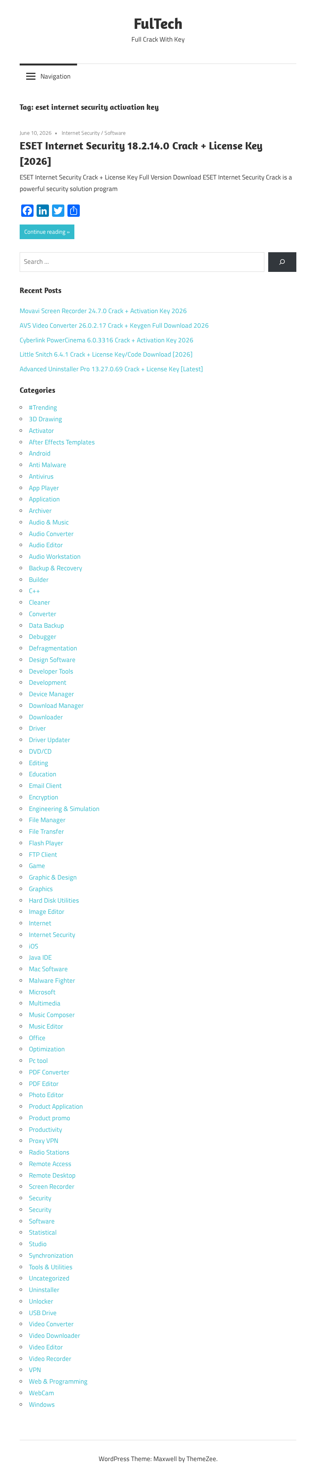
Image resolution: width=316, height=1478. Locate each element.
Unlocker (41, 1301)
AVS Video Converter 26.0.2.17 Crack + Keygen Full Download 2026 (114, 325)
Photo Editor (46, 1095)
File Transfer (46, 831)
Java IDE (40, 957)
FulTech (158, 23)
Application (44, 499)
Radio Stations (49, 1152)
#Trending (43, 407)
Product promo (49, 1118)
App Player (44, 488)
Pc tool (38, 1061)
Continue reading (45, 231)
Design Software (52, 660)
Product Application (56, 1106)
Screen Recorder (51, 1186)
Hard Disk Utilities (54, 900)
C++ (34, 591)
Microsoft (42, 992)
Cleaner (39, 602)
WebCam (41, 1393)
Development (47, 682)
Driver (37, 728)
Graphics (41, 889)
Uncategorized (49, 1278)
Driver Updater (49, 740)
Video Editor (46, 1347)
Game (37, 866)
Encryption (43, 797)
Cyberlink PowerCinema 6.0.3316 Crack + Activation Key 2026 (106, 340)
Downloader (46, 717)
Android (39, 453)
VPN (35, 1370)
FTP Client (43, 855)
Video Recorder (50, 1359)
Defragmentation (53, 648)
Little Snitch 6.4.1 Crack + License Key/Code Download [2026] (106, 354)
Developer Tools (51, 671)
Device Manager (51, 694)
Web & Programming (58, 1381)
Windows (42, 1404)
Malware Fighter (52, 980)
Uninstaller (44, 1290)
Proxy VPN (43, 1141)
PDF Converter (49, 1072)
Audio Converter (51, 534)
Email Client (45, 786)
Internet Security (81, 133)
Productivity (45, 1129)
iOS (33, 946)
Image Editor (46, 912)
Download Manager (56, 705)
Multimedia (45, 1003)
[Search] (282, 262)
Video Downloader (54, 1336)
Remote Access (50, 1164)
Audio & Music (49, 522)
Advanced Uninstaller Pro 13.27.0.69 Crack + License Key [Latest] (111, 369)
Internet (40, 923)
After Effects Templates (62, 442)
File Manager (47, 820)
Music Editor (46, 1026)
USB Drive (43, 1313)
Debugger (42, 637)
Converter (42, 614)
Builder (39, 580)
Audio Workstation (55, 556)
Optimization (47, 1049)
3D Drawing (45, 419)
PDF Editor (44, 1084)
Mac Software (48, 969)
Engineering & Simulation (64, 809)
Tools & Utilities (50, 1267)
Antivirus (41, 476)
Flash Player (46, 843)
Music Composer (52, 1015)
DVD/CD (40, 751)
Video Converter (51, 1324)
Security (40, 1198)
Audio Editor (46, 545)
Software (115, 133)
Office (37, 1038)
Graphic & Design (53, 877)
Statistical (43, 1232)
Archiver (40, 511)
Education (42, 774)
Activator (41, 431)
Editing (38, 763)
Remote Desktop (52, 1175)
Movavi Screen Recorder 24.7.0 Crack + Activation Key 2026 (103, 311)
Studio (38, 1244)
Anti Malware (47, 465)
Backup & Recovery (55, 568)
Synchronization (51, 1255)
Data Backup (46, 625)
